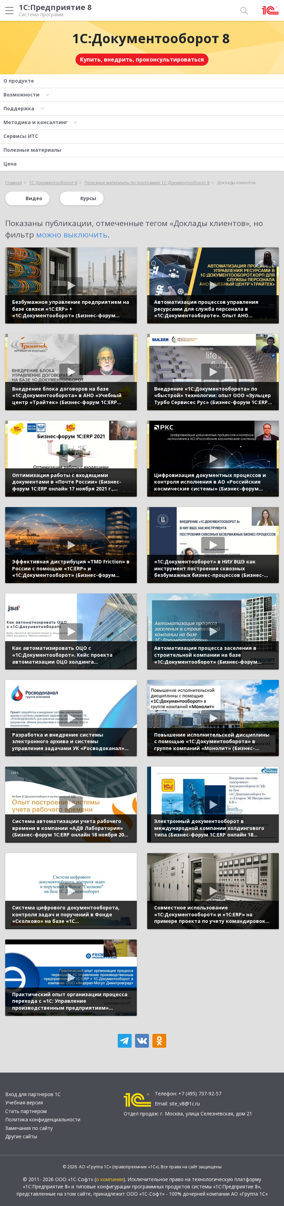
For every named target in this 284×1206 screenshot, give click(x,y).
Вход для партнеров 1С (33, 1094)
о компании (109, 1179)
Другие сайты (21, 1136)
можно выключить (71, 234)
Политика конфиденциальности (42, 1119)
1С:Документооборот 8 (151, 38)
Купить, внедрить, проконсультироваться (142, 59)
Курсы (88, 198)
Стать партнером (26, 1111)
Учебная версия (24, 1102)
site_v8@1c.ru (184, 1103)
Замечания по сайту (29, 1128)
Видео (34, 198)
